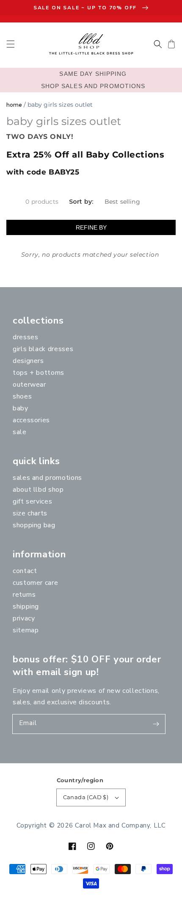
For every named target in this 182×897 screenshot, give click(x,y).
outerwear (29, 384)
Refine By (91, 227)
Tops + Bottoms (38, 372)
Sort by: (81, 201)
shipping (26, 606)
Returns (24, 594)
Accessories (31, 420)
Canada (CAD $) (86, 797)
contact (25, 571)
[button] (10, 44)
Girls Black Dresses (43, 349)
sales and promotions (47, 477)
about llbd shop (38, 489)
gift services (32, 501)
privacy (24, 618)
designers (28, 360)
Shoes (22, 396)
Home (14, 105)
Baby (20, 408)
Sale (20, 432)
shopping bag (34, 525)
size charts (30, 513)
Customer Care (35, 582)
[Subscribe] (155, 723)
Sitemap (26, 630)
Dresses (25, 337)
